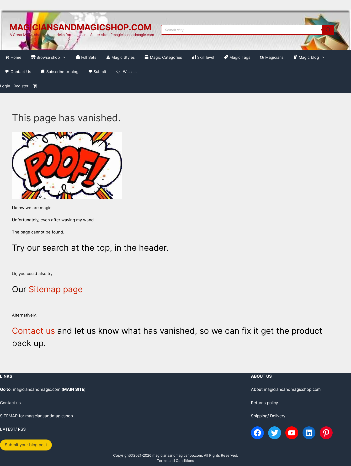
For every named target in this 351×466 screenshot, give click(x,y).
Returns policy (264, 402)
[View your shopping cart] (35, 86)
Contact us (33, 331)
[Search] (328, 30)
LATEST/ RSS (13, 429)
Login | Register (14, 86)
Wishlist (129, 71)
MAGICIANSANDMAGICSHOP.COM (80, 27)
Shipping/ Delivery (268, 415)
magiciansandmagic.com (36, 389)
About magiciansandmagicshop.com (286, 389)
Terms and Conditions (175, 460)
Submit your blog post (26, 444)
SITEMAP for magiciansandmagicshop (36, 415)
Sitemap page (56, 289)
